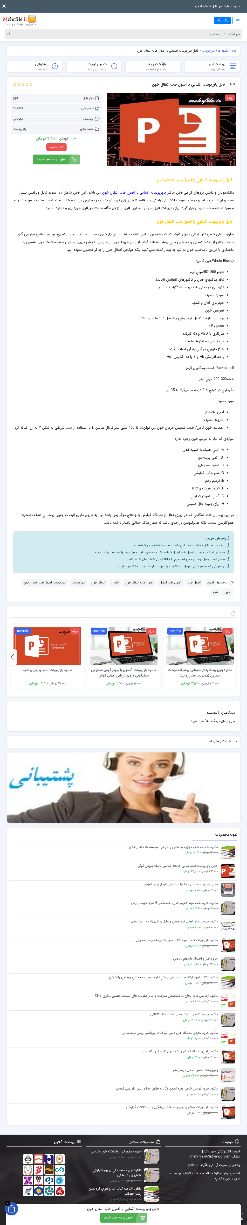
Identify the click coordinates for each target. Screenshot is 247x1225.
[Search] (9, 34)
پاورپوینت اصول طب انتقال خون (44, 582)
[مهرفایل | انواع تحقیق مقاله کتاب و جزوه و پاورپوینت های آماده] (19, 20)
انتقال (115, 582)
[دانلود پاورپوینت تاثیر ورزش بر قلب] (47, 646)
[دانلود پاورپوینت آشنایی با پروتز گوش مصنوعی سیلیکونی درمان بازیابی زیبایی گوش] (124, 646)
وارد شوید (197, 721)
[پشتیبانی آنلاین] (123, 787)
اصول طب (194, 582)
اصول (210, 582)
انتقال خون (98, 582)
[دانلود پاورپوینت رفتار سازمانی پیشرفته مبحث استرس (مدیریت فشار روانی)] (200, 646)
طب (215, 592)
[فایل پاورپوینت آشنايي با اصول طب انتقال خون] (171, 129)
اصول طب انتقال (170, 582)
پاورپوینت (19, 128)
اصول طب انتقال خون (139, 582)
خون (228, 592)
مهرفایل (18, 118)
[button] (4, 6)
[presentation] (12, 657)
